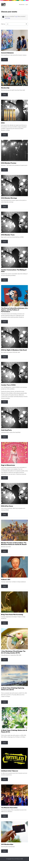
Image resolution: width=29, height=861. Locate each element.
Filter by (3, 24)
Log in (16, 16)
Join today (7, 18)
